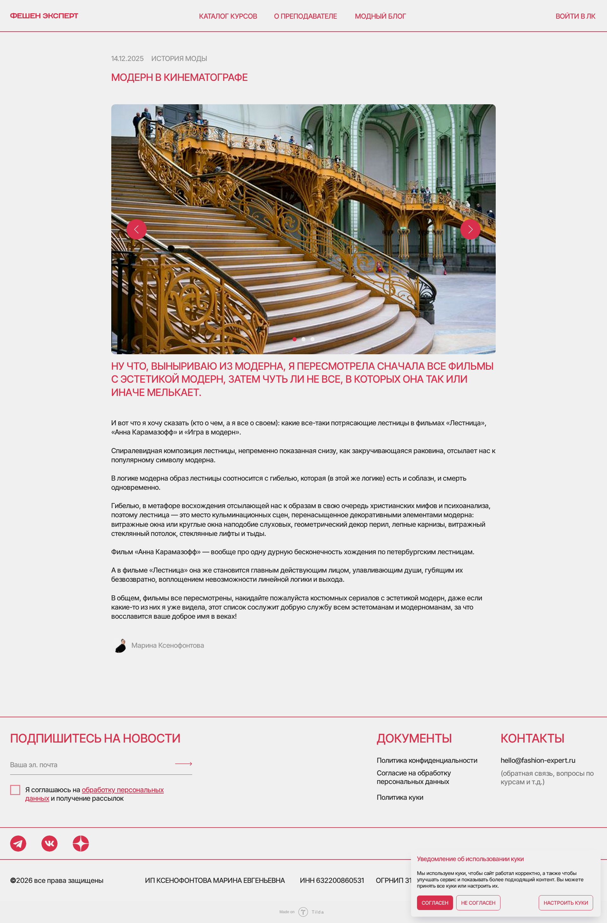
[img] (183, 764)
